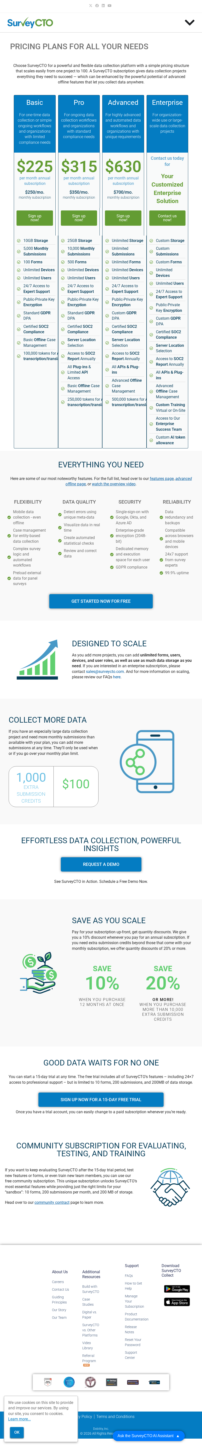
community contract (51, 1202)
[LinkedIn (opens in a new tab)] (103, 5)
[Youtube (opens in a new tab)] (109, 5)
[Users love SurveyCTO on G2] (47, 1382)
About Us (60, 1272)
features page (162, 478)
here (116, 677)
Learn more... (19, 1419)
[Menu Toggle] (190, 22)
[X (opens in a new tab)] (91, 5)
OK (16, 1432)
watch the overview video (113, 484)
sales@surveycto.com (105, 671)
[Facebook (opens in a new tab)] (97, 5)
